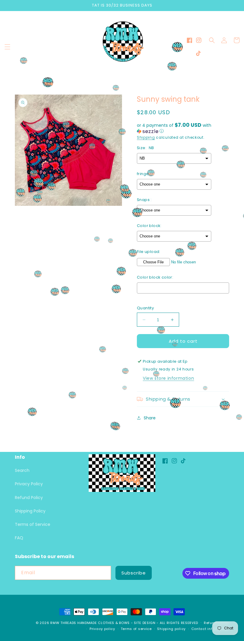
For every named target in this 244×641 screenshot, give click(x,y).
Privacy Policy (29, 484)
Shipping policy (171, 628)
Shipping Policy (30, 511)
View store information (168, 378)
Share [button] (150, 418)
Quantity (145, 308)
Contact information (210, 628)
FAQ (19, 538)
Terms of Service (32, 524)
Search (22, 470)
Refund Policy (29, 498)
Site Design (145, 622)
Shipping (146, 137)
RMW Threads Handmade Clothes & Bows (90, 622)
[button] (7, 46)
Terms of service (136, 628)
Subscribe (133, 573)
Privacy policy (102, 628)
